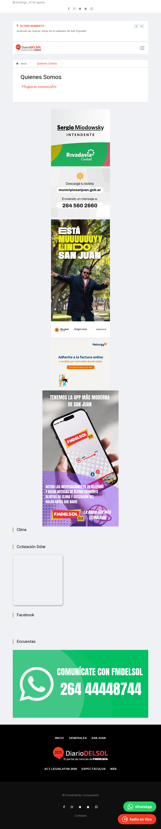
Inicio (23, 63)
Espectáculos (93, 768)
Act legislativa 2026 (60, 768)
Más (113, 768)
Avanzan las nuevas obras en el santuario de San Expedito (51, 30)
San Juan (98, 738)
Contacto (81, 815)
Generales (78, 738)
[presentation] (136, 26)
